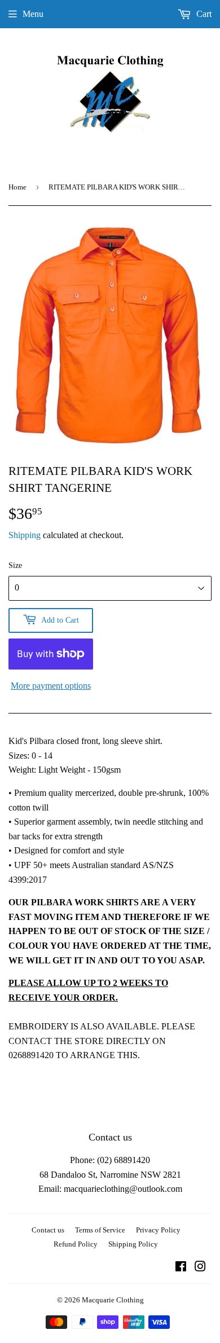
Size (15, 565)
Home (17, 187)
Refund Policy (76, 1244)
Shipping (24, 535)
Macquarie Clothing (113, 1300)
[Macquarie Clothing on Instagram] (200, 1267)
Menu (33, 14)
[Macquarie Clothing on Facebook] (181, 1267)
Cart (203, 14)
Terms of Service (100, 1230)
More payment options (51, 685)
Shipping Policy (133, 1244)
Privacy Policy (158, 1230)
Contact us (48, 1230)
